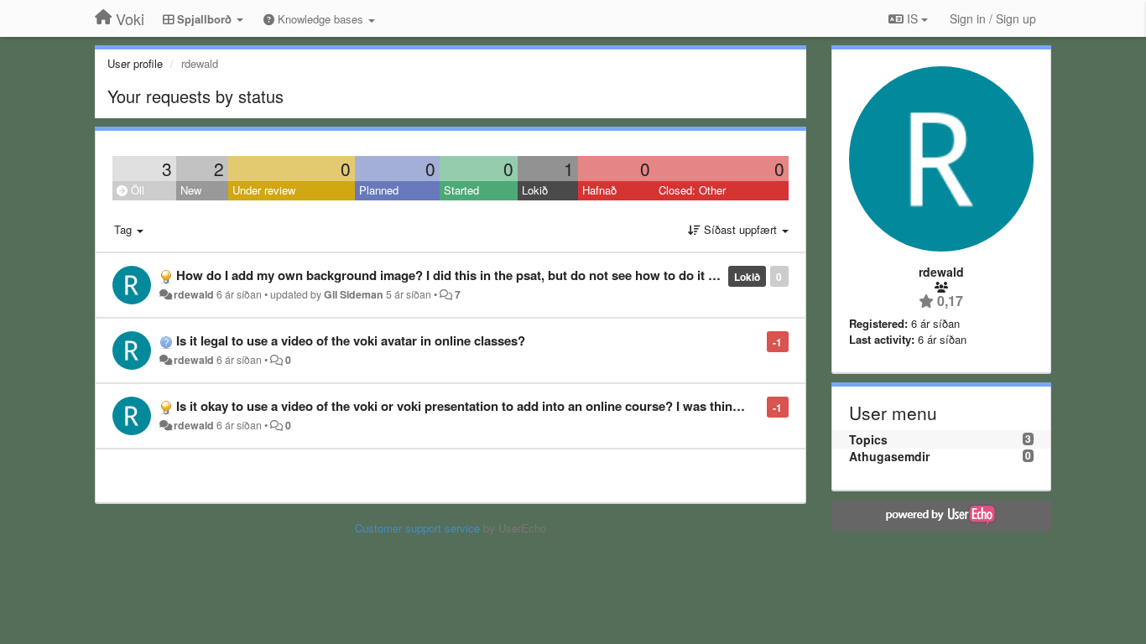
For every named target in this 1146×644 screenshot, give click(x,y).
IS (912, 18)
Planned (378, 190)
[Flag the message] (758, 341)
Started (461, 190)
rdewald (194, 294)
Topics (868, 439)
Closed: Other (692, 190)
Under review (263, 190)
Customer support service (417, 528)
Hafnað (599, 190)
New (190, 190)
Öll (136, 190)
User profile (135, 63)
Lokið (535, 190)
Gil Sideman (353, 294)
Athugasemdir (889, 456)
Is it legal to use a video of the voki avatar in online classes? (350, 340)
